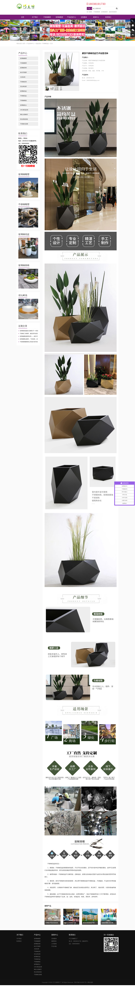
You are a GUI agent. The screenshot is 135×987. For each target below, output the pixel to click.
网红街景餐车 (24, 114)
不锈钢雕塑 (96, 12)
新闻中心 (96, 17)
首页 (22, 17)
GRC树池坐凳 (24, 110)
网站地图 (90, 982)
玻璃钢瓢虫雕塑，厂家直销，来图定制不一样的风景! (28, 339)
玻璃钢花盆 (23, 91)
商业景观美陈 (24, 119)
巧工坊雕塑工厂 (56, 982)
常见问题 (54, 946)
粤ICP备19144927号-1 (80, 982)
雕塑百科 (54, 941)
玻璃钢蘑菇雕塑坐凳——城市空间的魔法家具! (28, 336)
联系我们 (108, 17)
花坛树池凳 (23, 86)
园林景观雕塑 (113, 12)
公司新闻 (54, 943)
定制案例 (84, 17)
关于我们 (35, 17)
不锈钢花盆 (45, 43)
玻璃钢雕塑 (104, 12)
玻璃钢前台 (23, 105)
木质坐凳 (22, 77)
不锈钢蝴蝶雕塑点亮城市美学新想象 (28, 342)
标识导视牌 (23, 72)
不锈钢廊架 (23, 100)
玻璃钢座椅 (23, 67)
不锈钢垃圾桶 (24, 124)
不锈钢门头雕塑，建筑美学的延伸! (28, 333)
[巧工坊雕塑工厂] (26, 6)
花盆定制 (38, 43)
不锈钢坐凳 (23, 81)
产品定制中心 (71, 17)
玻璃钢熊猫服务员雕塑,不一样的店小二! (28, 331)
